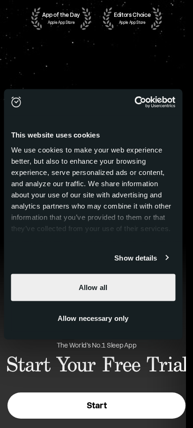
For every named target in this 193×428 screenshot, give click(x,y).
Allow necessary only (93, 318)
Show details (135, 257)
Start (96, 405)
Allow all (93, 287)
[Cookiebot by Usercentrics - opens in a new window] (134, 102)
